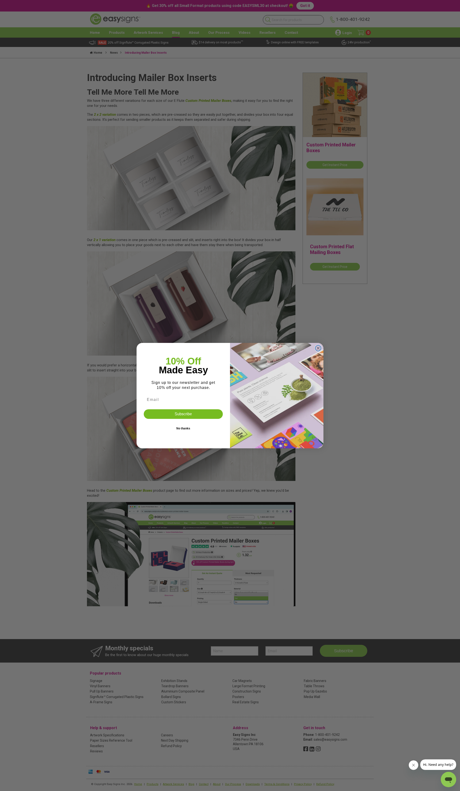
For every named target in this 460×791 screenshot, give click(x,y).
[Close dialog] (318, 348)
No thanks (183, 428)
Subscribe (183, 414)
